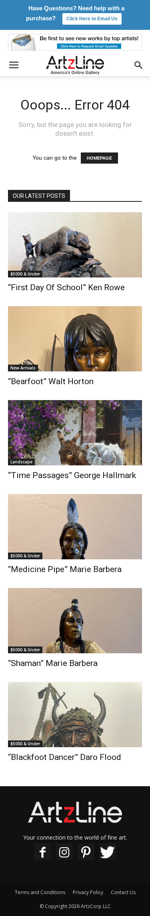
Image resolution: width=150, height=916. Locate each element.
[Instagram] (64, 852)
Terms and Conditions (40, 892)
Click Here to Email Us (92, 18)
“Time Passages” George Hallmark (72, 475)
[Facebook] (43, 852)
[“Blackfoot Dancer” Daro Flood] (75, 714)
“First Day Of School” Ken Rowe (66, 287)
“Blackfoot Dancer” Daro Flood (64, 757)
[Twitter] (108, 852)
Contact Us (123, 892)
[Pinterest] (86, 852)
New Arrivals (23, 368)
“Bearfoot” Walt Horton (51, 381)
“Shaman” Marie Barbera (53, 663)
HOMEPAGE (99, 158)
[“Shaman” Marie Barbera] (75, 620)
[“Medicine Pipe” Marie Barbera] (75, 526)
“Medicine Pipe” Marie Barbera (65, 569)
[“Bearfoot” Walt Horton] (75, 338)
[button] (139, 65)
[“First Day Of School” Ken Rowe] (75, 244)
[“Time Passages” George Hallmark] (75, 432)
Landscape (21, 462)
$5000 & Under (25, 274)
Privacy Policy (88, 892)
